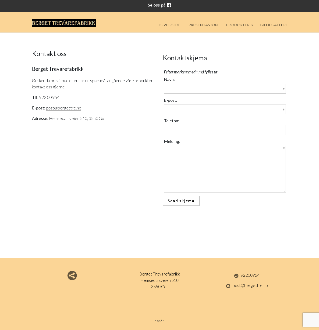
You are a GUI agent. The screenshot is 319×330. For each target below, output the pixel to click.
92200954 (250, 275)
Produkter (238, 24)
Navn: (169, 79)
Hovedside (168, 24)
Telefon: (171, 120)
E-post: (170, 100)
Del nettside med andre (72, 275)
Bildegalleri (273, 24)
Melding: (172, 141)
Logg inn (160, 320)
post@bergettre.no (250, 285)
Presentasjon (203, 24)
